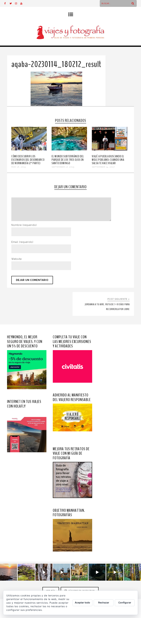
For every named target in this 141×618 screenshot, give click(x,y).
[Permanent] (29, 149)
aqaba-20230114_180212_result (56, 64)
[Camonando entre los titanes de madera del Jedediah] (114, 572)
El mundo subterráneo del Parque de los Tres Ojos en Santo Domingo (68, 159)
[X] (12, 3)
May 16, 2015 (18, 167)
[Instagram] (17, 3)
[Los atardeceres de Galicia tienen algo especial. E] (8, 572)
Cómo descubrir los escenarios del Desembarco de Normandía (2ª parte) (28, 159)
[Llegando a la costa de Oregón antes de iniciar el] (97, 572)
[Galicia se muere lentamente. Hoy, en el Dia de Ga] (43, 572)
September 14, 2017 (103, 167)
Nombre (24, 225)
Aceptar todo (82, 602)
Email (22, 242)
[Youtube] (22, 3)
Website (16, 259)
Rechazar (103, 602)
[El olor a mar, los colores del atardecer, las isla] (26, 572)
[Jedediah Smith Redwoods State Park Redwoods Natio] (132, 572)
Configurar (124, 602)
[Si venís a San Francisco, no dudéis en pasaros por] (61, 572)
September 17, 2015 (63, 167)
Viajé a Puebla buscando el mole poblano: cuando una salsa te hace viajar (108, 159)
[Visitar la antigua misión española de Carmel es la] (79, 572)
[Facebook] (6, 3)
